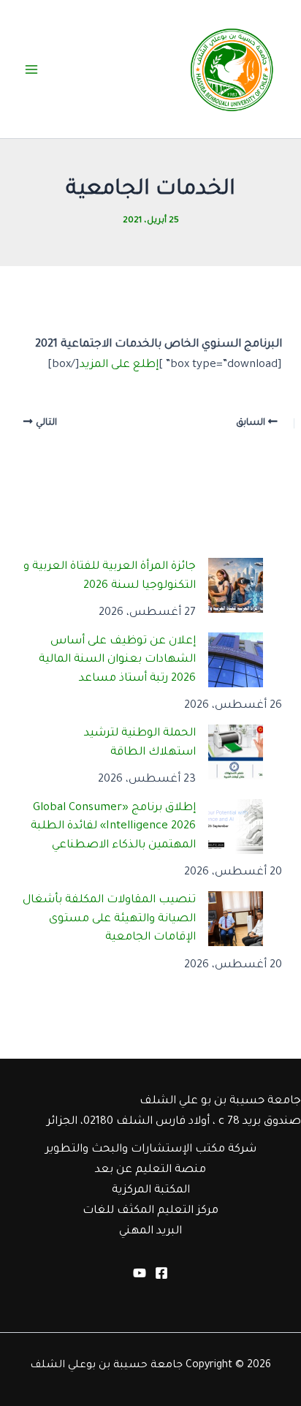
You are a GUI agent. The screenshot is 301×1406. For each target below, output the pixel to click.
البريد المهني (150, 1231)
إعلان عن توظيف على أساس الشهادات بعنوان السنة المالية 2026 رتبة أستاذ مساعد (117, 660)
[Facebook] (161, 1273)
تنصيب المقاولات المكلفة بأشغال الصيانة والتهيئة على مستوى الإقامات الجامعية (109, 919)
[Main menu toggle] (31, 69)
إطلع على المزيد (119, 365)
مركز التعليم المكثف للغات (150, 1211)
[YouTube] (139, 1273)
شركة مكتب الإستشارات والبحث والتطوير (150, 1150)
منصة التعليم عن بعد (150, 1170)
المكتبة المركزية (151, 1190)
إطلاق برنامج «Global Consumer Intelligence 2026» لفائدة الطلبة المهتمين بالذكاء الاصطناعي (113, 827)
